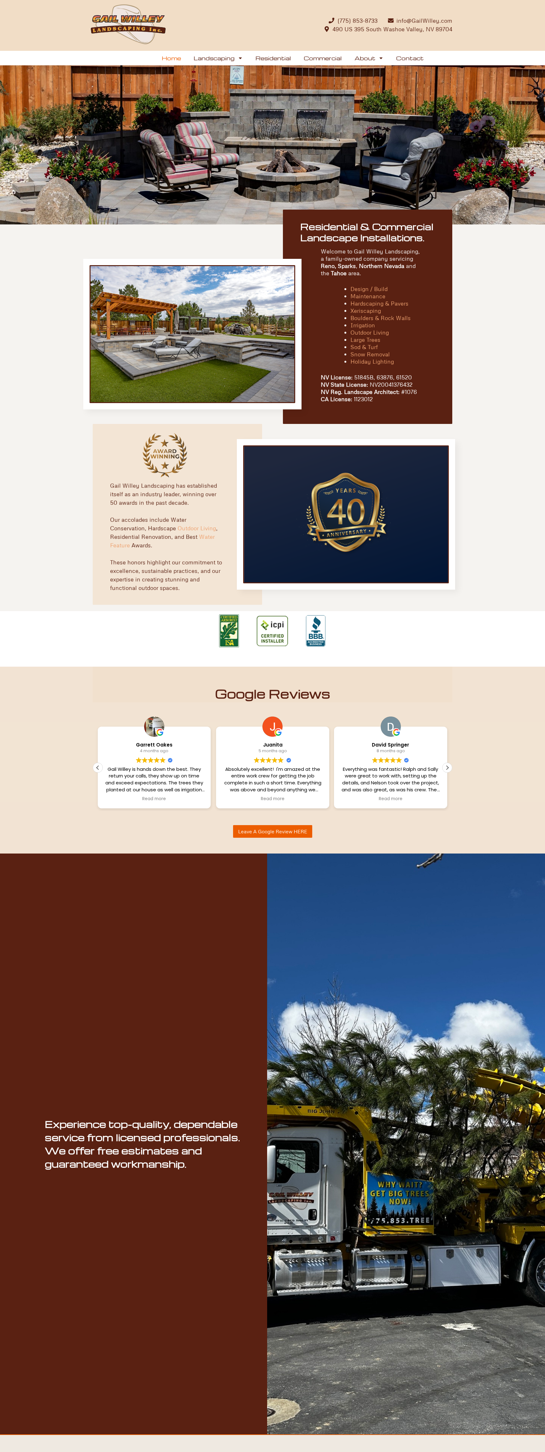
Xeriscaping (365, 310)
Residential (273, 58)
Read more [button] (187, 799)
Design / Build (369, 288)
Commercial (323, 58)
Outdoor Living (369, 332)
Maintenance (367, 296)
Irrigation (362, 325)
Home (171, 58)
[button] (447, 767)
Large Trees (365, 339)
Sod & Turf (364, 346)
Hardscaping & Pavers (379, 303)
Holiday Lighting (372, 361)
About (365, 58)
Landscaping (214, 58)
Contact (410, 58)
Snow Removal (370, 354)
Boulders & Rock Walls (380, 317)
